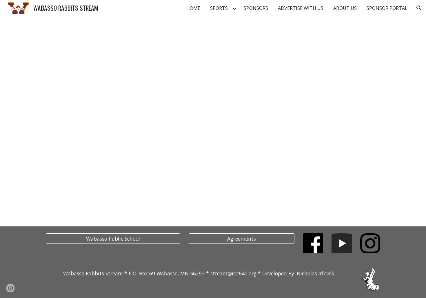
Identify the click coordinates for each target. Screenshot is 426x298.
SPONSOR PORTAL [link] (387, 8)
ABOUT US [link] (345, 8)
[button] (419, 8)
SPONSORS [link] (256, 8)
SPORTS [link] (219, 8)
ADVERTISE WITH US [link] (300, 8)
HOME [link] (193, 8)
